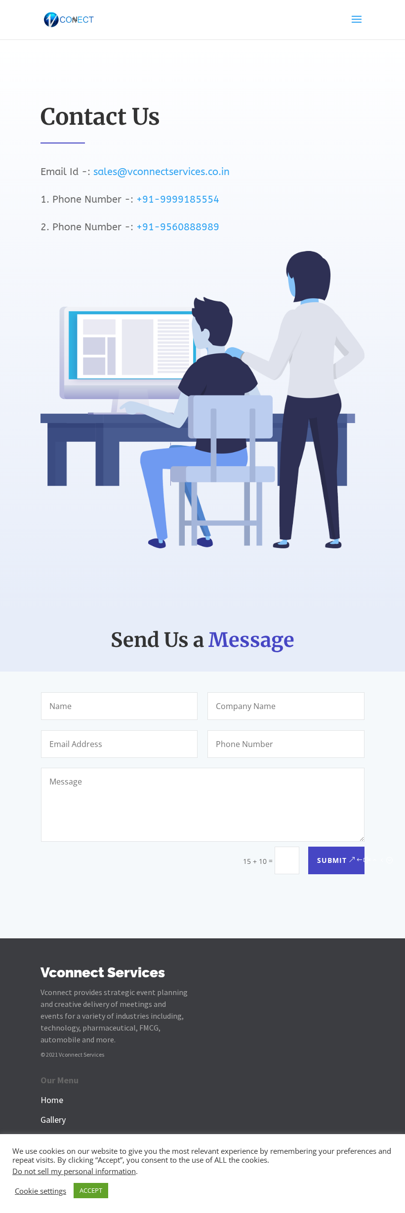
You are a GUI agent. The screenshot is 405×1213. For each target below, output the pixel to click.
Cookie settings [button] (40, 1190)
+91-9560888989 (177, 227)
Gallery (53, 1119)
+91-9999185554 (177, 199)
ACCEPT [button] (91, 1190)
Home (51, 1100)
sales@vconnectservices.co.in (161, 172)
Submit (332, 860)
